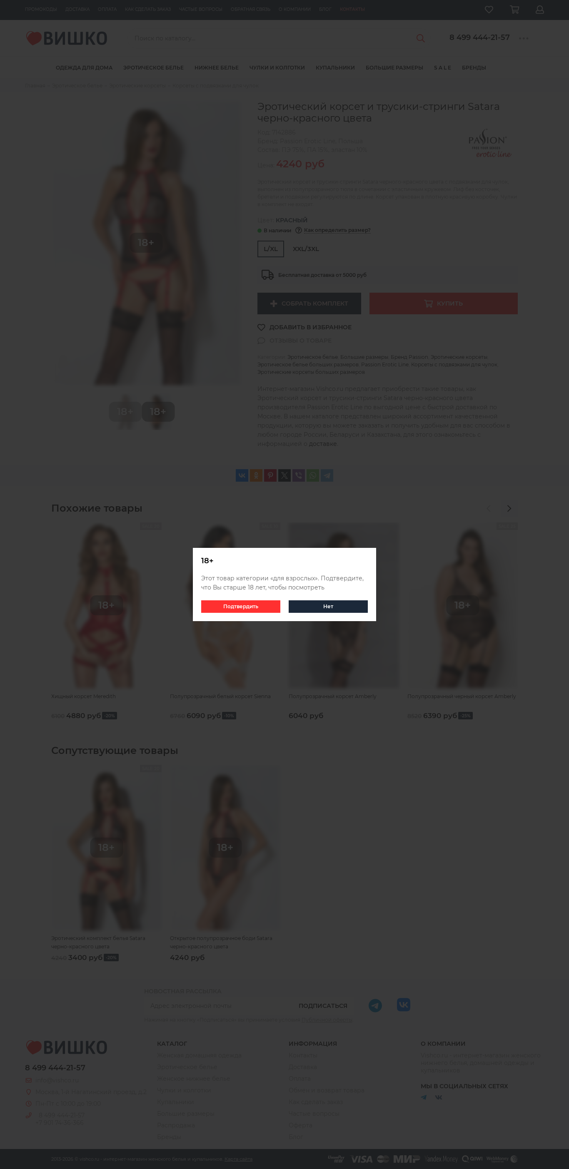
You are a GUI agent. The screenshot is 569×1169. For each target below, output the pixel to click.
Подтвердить (240, 606)
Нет (328, 606)
